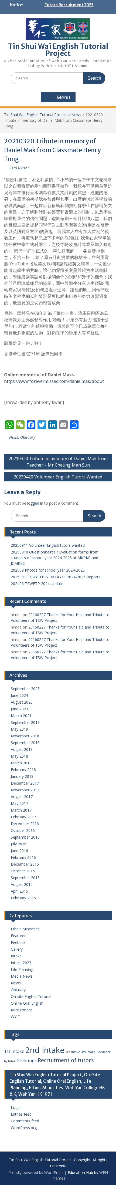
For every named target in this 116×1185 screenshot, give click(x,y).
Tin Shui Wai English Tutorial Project (58, 50)
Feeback (18, 942)
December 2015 (25, 864)
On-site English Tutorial (31, 996)
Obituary (27, 437)
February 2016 (23, 857)
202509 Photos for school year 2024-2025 (48, 570)
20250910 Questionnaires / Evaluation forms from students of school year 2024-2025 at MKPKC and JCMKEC (54, 557)
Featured (18, 935)
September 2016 (25, 837)
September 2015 (25, 877)
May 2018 (19, 756)
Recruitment (21, 1009)
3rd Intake (73, 1052)
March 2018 (21, 762)
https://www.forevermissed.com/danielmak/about (54, 381)
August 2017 (22, 796)
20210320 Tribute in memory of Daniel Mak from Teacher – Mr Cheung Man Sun (58, 461)
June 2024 (19, 695)
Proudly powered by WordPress (35, 1172)
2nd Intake (44, 1050)
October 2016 (23, 830)
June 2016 (19, 850)
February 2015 (23, 897)
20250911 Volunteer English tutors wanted (48, 545)
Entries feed (21, 1114)
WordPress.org (24, 1127)
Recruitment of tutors (66, 1060)
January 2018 (22, 776)
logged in (35, 503)
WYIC (15, 1016)
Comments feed (25, 1120)
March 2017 (21, 810)
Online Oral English (27, 1003)
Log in (16, 1107)
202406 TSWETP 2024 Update (37, 583)
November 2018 (25, 735)
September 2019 (25, 722)
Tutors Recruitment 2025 (69, 4)
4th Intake (88, 1052)
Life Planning (22, 969)
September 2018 (25, 742)
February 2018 (23, 769)
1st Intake (14, 1051)
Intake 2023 (21, 962)
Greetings (26, 1061)
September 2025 (25, 688)
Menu (63, 97)
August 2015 (22, 884)
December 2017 (25, 783)
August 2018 (22, 749)
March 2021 (21, 715)
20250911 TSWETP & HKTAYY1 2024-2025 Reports (55, 576)
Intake (16, 955)
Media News (22, 976)
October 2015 (23, 870)
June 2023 (19, 708)
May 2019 (19, 729)
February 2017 (23, 816)
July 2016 (18, 843)
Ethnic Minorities (25, 928)
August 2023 (22, 702)
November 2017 (25, 789)
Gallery (17, 949)
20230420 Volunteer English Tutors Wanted (58, 477)
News (76, 114)
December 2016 (25, 823)
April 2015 (19, 891)
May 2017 (19, 803)
